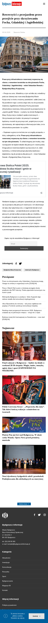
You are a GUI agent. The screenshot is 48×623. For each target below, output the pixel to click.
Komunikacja (6, 567)
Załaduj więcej (23, 504)
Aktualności (6, 558)
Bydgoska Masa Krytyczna (12, 270)
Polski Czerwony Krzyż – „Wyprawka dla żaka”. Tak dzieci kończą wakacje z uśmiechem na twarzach (23, 409)
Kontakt (5, 590)
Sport (4, 576)
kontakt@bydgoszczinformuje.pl (18, 544)
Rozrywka (5, 572)
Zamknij (35, 616)
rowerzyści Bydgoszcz (32, 270)
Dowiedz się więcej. (18, 618)
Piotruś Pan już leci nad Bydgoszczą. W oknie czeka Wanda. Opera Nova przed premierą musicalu (22, 437)
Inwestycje (6, 562)
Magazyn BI (6, 585)
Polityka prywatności (9, 605)
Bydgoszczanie (7, 581)
